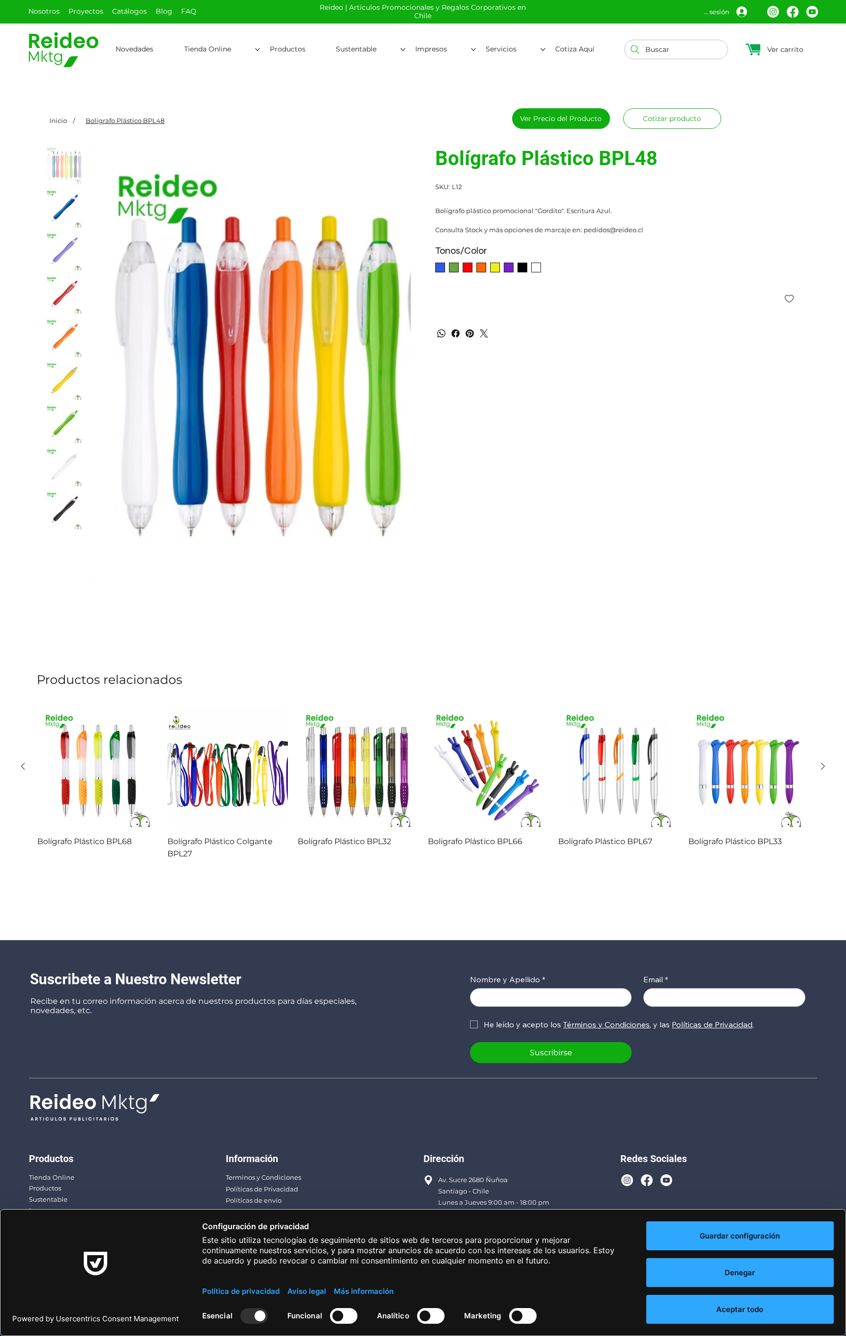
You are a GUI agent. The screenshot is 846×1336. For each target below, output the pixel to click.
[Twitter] (484, 333)
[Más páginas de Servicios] (542, 49)
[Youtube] (812, 12)
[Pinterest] (470, 333)
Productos (45, 1188)
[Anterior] (23, 766)
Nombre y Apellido (507, 979)
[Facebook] (793, 12)
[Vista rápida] (97, 766)
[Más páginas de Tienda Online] (257, 49)
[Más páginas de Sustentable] (402, 49)
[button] (672, 118)
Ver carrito (785, 49)
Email (655, 979)
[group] (423, 783)
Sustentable (48, 1199)
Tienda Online (51, 1177)
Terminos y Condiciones (263, 1177)
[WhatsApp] (441, 333)
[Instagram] (773, 12)
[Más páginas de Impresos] (473, 49)
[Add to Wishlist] (789, 299)
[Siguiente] (823, 766)
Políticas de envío (254, 1200)
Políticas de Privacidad (262, 1189)
